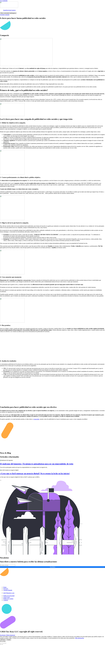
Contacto (13, 10)
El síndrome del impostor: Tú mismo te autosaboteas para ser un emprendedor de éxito (36, 464)
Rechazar (3, 639)
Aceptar (8, 639)
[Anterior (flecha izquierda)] (0, 644)
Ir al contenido (3, 0)
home (4, 10)
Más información (79, 638)
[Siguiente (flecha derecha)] (2, 644)
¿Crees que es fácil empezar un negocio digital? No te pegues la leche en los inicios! (35, 473)
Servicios (8, 10)
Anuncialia (36, 419)
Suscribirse (52, 567)
